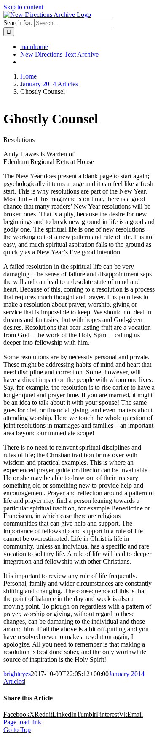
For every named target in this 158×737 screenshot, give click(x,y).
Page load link (22, 722)
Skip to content (23, 7)
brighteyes (17, 673)
